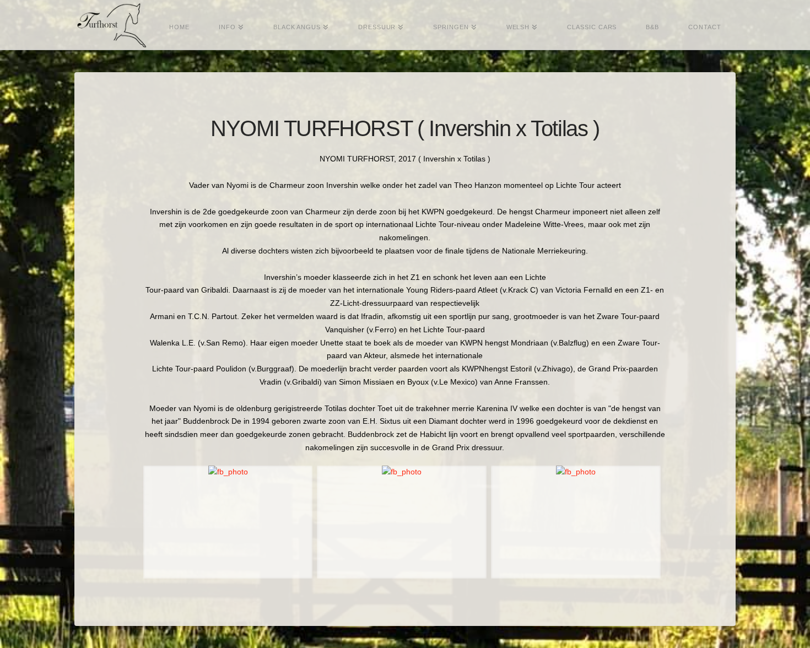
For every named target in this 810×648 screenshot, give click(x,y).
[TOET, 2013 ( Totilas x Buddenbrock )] (402, 522)
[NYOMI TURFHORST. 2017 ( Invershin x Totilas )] (228, 522)
